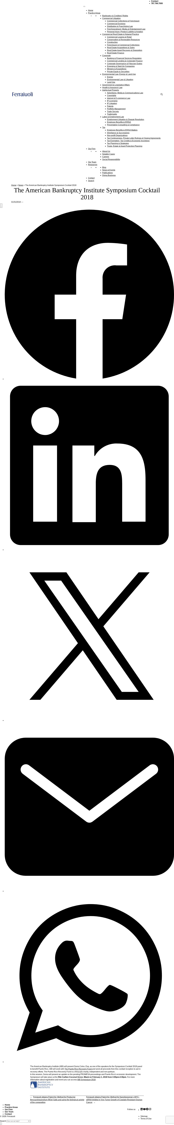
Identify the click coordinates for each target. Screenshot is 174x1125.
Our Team (92, 162)
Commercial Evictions (116, 24)
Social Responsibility (111, 159)
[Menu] (84, 6)
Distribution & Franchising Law (120, 26)
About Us (106, 151)
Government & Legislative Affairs (116, 85)
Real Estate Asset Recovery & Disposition (124, 50)
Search (91, 181)
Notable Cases (108, 154)
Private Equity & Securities (118, 72)
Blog (104, 167)
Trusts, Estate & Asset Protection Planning (124, 146)
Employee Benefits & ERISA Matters (122, 130)
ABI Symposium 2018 (86, 1080)
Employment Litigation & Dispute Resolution (125, 119)
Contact (91, 178)
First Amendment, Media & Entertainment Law (126, 29)
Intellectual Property (110, 90)
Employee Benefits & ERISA (119, 122)
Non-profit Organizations (117, 135)
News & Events (108, 170)
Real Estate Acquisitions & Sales (121, 48)
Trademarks (112, 114)
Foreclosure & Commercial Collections (123, 45)
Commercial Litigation (111, 18)
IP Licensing (112, 101)
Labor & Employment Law (113, 117)
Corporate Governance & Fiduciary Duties (124, 64)
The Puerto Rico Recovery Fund (78, 1069)
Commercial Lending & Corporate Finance (125, 61)
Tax (103, 127)
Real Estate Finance (115, 53)
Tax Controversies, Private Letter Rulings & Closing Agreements (134, 138)
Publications (107, 173)
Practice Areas (94, 13)
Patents (110, 106)
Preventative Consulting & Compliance (123, 125)
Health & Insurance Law (112, 88)
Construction (112, 42)
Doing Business (109, 175)
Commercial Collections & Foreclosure (123, 21)
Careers (105, 157)
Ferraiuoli (11, 1116)
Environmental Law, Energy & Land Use (119, 74)
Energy (110, 77)
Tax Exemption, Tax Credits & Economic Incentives (128, 141)
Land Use (111, 82)
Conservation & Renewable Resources (123, 40)
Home (90, 10)
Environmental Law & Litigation (120, 80)
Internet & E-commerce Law (118, 98)
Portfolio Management (116, 109)
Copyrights (111, 95)
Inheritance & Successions (118, 133)
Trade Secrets (113, 112)
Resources (92, 165)
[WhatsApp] (89, 1062)
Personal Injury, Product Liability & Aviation (125, 32)
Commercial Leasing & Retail (119, 37)
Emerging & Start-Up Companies (121, 66)
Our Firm (91, 149)
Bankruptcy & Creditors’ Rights (115, 16)
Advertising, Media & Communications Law (125, 93)
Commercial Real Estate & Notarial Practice (120, 34)
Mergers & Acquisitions (116, 69)
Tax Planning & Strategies (118, 143)
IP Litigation (112, 103)
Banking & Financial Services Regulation (124, 58)
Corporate (106, 56)
